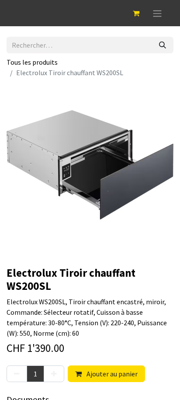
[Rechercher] (162, 45)
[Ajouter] (54, 373)
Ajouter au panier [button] (111, 373)
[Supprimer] (17, 373)
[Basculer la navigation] (157, 13)
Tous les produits (32, 62)
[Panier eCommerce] (136, 13)
